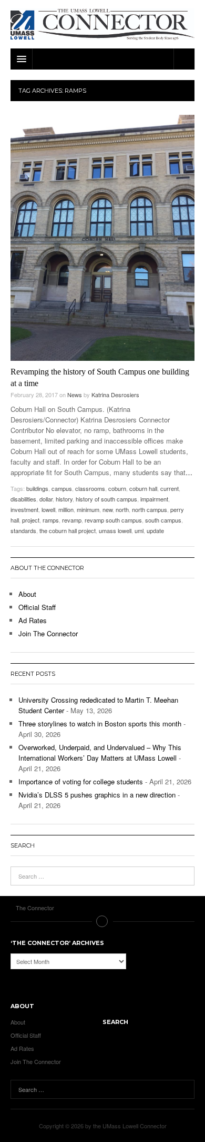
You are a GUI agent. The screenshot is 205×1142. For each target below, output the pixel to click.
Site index (102, 921)
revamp (71, 520)
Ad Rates (32, 620)
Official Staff (37, 607)
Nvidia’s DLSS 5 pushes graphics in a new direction (97, 795)
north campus (149, 509)
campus (62, 488)
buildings (37, 488)
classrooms (90, 488)
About (27, 594)
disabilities (23, 499)
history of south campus (106, 499)
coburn (117, 488)
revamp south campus (113, 520)
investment (24, 509)
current (169, 488)
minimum (88, 509)
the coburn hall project (67, 530)
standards (23, 530)
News (74, 394)
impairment (154, 499)
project (30, 520)
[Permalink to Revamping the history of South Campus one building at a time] (102, 238)
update (155, 530)
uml (139, 530)
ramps (51, 520)
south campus (163, 520)
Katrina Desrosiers (115, 394)
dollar (46, 499)
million (66, 509)
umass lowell (115, 530)
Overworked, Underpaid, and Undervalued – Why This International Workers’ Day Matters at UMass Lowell (99, 752)
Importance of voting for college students (80, 781)
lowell (48, 509)
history (64, 499)
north (122, 509)
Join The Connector (48, 633)
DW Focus (102, 59)
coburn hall (143, 488)
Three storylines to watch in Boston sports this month (99, 723)
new (107, 509)
